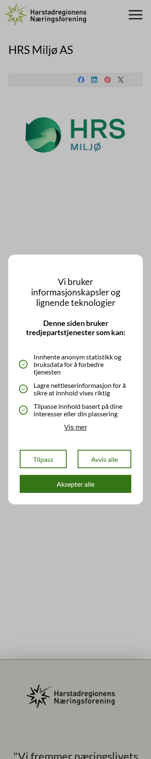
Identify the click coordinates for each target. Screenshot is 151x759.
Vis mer (75, 427)
